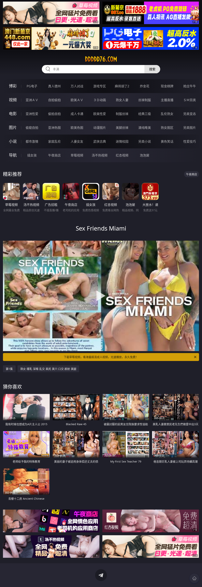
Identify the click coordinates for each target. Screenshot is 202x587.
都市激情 (32, 141)
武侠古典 (99, 141)
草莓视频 (77, 155)
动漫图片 (99, 127)
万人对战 (77, 86)
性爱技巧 (189, 141)
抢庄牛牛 (189, 86)
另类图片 (189, 127)
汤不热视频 (100, 155)
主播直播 (167, 100)
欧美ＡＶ (77, 100)
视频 (13, 100)
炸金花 (144, 86)
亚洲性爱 (32, 114)
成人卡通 (77, 114)
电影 (13, 113)
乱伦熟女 (167, 114)
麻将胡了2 (122, 86)
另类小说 (144, 141)
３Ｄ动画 (99, 100)
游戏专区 (99, 86)
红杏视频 (122, 155)
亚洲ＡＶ (32, 100)
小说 (13, 141)
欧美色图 (77, 127)
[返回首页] (194, 578)
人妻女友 (77, 141)
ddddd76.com (101, 59)
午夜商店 (54, 155)
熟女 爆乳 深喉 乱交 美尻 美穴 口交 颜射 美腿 (48, 369)
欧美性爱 (99, 114)
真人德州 (54, 86)
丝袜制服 (144, 100)
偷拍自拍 (54, 114)
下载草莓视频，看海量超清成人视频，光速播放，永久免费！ (101, 357)
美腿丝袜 (122, 127)
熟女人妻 (122, 100)
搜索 (152, 69)
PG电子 (32, 86)
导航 (13, 155)
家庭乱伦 (54, 141)
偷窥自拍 (32, 127)
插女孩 (32, 155)
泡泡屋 (144, 155)
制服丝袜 (122, 114)
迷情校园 (122, 141)
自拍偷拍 (54, 100)
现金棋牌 (167, 86)
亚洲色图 (54, 127)
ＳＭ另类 (189, 100)
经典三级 (144, 114)
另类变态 (189, 114)
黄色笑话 (167, 141)
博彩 (13, 86)
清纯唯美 (144, 127)
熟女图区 (167, 127)
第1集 (9, 369)
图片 (13, 127)
